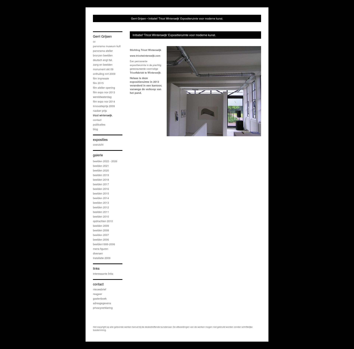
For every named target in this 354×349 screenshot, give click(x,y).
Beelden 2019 (101, 175)
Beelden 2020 (101, 170)
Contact (97, 120)
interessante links (103, 273)
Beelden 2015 (101, 193)
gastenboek (100, 298)
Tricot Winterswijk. (103, 115)
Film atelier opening (104, 87)
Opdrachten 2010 (103, 221)
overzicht (98, 144)
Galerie (98, 155)
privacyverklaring (103, 308)
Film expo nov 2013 (104, 92)
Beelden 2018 (101, 179)
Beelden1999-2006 (104, 244)
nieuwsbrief (99, 289)
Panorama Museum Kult (107, 46)
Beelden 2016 (101, 189)
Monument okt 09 (103, 69)
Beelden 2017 (101, 184)
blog (95, 129)
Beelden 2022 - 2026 (105, 161)
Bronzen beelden (103, 55)
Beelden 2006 (101, 239)
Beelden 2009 (101, 226)
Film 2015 (98, 83)
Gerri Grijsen (138, 18)
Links (96, 268)
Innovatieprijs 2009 (104, 106)
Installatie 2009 (101, 258)
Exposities (100, 139)
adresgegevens (102, 303)
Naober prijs (100, 110)
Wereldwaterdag (102, 97)
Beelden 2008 (101, 230)
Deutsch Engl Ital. (103, 60)
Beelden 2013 (101, 202)
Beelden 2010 (101, 216)
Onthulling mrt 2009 (104, 74)
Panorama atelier (103, 51)
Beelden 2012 (101, 207)
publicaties (99, 124)
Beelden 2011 (101, 212)
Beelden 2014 (101, 198)
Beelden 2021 (101, 166)
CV (94, 41)
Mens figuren (100, 249)
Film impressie (101, 78)
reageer (97, 294)
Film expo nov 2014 (104, 101)
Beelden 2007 (101, 235)
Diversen (98, 253)
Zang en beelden (102, 64)
